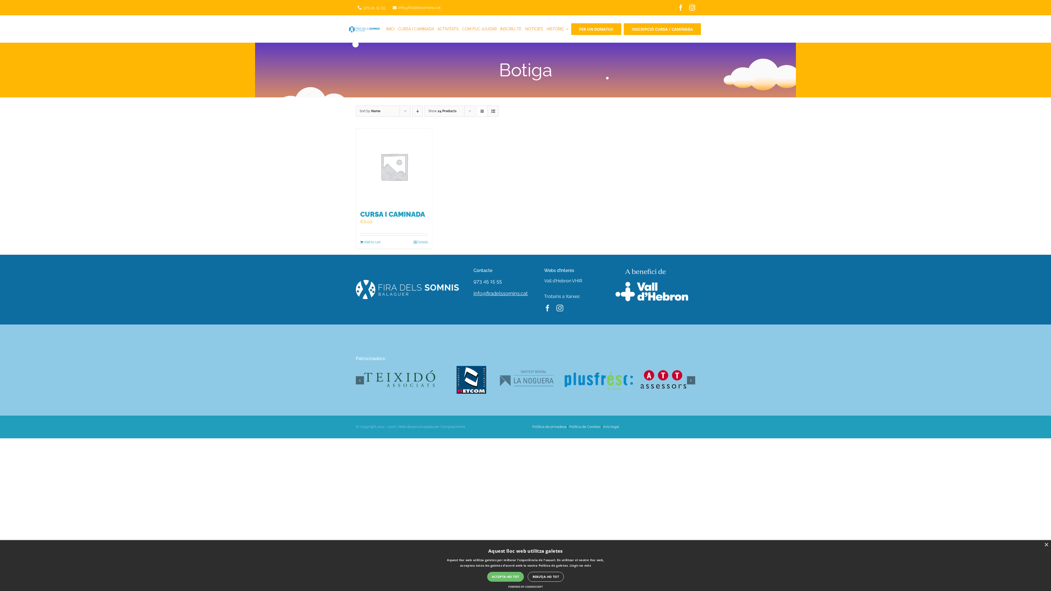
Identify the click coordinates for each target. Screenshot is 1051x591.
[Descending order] (417, 111)
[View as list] (493, 111)
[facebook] (681, 8)
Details (422, 242)
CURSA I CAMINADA (392, 214)
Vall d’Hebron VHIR (563, 280)
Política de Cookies (584, 427)
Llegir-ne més (580, 565)
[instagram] (692, 8)
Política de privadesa (549, 427)
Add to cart (372, 242)
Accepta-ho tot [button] (505, 577)
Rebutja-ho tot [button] (546, 577)
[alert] (525, 565)
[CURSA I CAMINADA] (394, 167)
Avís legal (611, 427)
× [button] (1046, 545)
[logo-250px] (364, 28)
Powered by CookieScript (525, 587)
